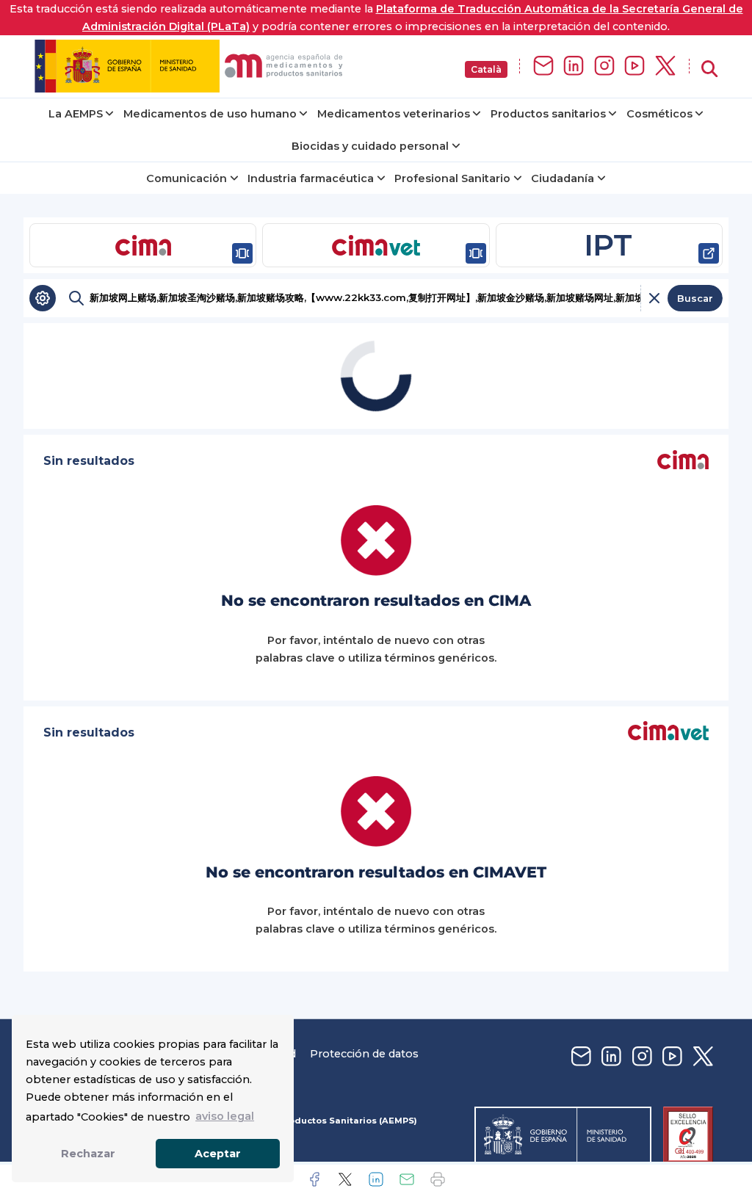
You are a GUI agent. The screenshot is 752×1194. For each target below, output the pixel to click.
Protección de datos (364, 1053)
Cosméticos (659, 113)
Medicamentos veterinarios (393, 113)
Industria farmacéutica (310, 178)
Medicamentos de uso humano (210, 113)
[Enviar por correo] (407, 1179)
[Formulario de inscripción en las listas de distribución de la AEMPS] (543, 66)
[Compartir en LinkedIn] (376, 1179)
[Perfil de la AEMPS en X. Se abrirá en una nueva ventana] (665, 66)
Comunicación (186, 178)
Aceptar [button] (218, 1153)
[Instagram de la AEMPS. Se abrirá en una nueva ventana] (604, 66)
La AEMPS (75, 113)
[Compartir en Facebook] (314, 1179)
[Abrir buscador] (709, 69)
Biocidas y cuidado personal (370, 146)
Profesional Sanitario (452, 178)
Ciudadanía (562, 178)
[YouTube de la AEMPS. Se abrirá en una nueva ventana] (634, 66)
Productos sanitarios (548, 113)
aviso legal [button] (224, 1116)
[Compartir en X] (345, 1179)
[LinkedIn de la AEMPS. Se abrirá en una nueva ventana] (573, 66)
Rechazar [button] (88, 1153)
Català (486, 69)
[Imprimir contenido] (437, 1179)
